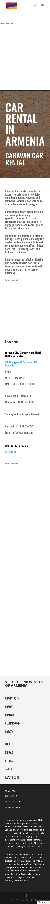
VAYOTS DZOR (12, 777)
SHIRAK (9, 752)
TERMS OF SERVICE (14, 801)
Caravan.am (10, 451)
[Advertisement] (25, 54)
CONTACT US (11, 796)
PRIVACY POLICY (12, 807)
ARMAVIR (10, 715)
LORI (7, 744)
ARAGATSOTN (12, 698)
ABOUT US (10, 791)
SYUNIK (9, 761)
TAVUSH (9, 769)
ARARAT (9, 707)
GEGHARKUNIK (12, 723)
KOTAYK (9, 731)
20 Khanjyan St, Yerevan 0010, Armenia (22, 363)
